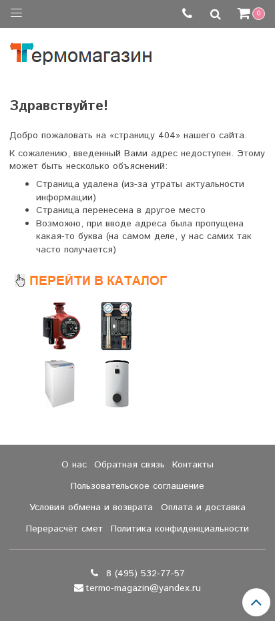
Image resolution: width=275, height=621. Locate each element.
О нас (74, 464)
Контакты (193, 464)
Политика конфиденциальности (180, 529)
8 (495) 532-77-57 (144, 573)
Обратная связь (129, 464)
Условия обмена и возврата (91, 507)
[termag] (81, 50)
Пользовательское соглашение (137, 486)
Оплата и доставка (203, 507)
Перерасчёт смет (64, 529)
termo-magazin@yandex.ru (143, 588)
